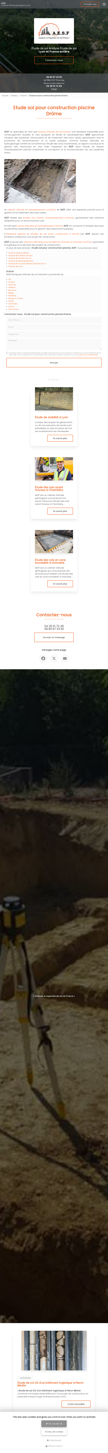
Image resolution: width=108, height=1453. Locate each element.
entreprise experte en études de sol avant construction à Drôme (42, 233)
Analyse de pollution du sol (19, 258)
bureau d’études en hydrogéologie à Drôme (40, 225)
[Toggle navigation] (104, 4)
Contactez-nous (90, 4)
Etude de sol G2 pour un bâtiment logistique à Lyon (51, 1383)
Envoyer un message (54, 637)
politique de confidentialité (87, 355)
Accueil (5, 95)
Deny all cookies (54, 1431)
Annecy (11, 282)
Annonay (12, 284)
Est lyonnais (13, 309)
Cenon (11, 301)
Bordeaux (12, 295)
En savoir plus (60, 438)
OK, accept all (55, 1423)
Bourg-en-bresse (15, 298)
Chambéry (13, 303)
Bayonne (12, 290)
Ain (9, 279)
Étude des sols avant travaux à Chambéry (49, 488)
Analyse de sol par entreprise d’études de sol (27, 263)
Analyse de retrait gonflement (20, 261)
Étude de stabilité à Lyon (51, 417)
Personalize (55, 1440)
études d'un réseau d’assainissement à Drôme (48, 217)
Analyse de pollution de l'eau (20, 255)
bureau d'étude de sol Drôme (54, 131)
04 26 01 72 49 (54, 86)
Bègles (11, 293)
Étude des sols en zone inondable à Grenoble (50, 561)
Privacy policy (55, 1446)
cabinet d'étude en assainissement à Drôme (31, 209)
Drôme (24, 95)
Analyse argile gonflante (18, 253)
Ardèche (11, 287)
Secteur (14, 95)
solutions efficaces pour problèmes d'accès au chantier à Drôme (58, 241)
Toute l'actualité (76, 1404)
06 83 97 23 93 (54, 77)
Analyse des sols (15, 266)
